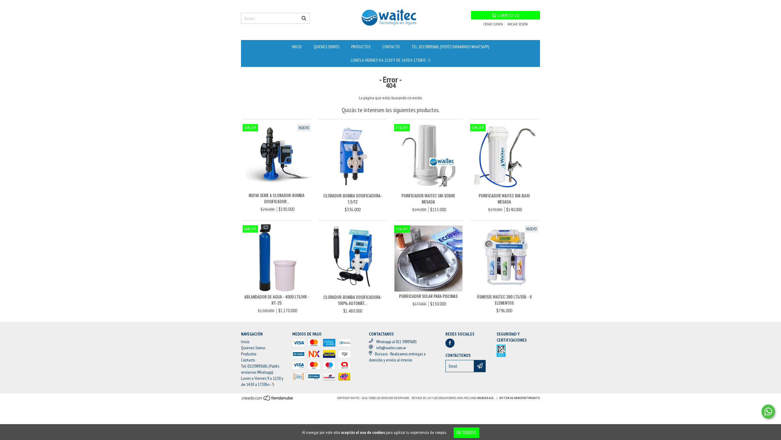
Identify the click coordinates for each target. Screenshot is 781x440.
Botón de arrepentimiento (519, 398)
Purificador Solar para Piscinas (428, 296)
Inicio (297, 47)
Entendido (466, 432)
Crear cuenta (493, 24)
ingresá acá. (485, 398)
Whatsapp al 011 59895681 (396, 341)
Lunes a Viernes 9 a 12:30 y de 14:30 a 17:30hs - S (390, 60)
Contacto (391, 47)
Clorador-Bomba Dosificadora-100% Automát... (352, 300)
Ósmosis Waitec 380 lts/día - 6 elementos (504, 300)
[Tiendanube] (267, 400)
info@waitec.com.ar (391, 347)
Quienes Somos (326, 47)
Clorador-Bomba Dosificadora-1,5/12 (352, 199)
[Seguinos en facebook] (450, 343)
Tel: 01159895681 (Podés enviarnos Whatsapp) (450, 47)
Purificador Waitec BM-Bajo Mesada (504, 199)
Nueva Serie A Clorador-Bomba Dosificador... (276, 198)
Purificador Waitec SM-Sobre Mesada (428, 199)
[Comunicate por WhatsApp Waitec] (768, 412)
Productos (360, 47)
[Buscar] (304, 18)
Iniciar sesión (517, 24)
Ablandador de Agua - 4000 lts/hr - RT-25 (276, 300)
